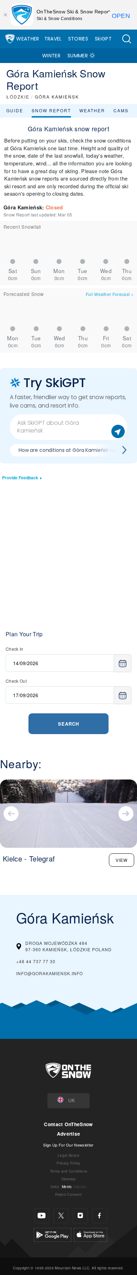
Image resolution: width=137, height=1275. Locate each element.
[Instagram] (80, 1215)
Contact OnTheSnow (68, 1124)
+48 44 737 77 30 (36, 961)
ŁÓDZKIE (18, 97)
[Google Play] (52, 1234)
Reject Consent (68, 1194)
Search (68, 723)
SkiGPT (103, 38)
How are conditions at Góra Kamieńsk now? (71, 450)
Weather (27, 38)
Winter (51, 55)
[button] (126, 39)
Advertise (68, 1133)
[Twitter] (60, 1215)
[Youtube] (41, 1215)
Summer (77, 55)
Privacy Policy (68, 1163)
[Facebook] (99, 1215)
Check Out (16, 681)
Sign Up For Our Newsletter (68, 1145)
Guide (14, 110)
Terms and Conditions (68, 1171)
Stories (78, 38)
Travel (53, 38)
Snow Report (51, 110)
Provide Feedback (20, 478)
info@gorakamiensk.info (49, 973)
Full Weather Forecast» (109, 294)
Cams (121, 110)
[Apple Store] (90, 1234)
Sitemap (68, 1178)
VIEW (122, 860)
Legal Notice (68, 1155)
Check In (15, 649)
